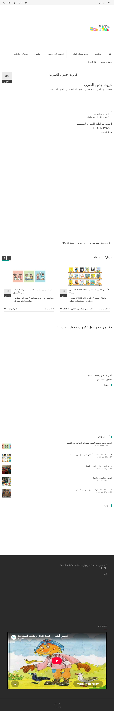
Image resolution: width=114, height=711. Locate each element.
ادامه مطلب (47, 309)
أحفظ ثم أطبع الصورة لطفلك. (98, 117)
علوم (38, 54)
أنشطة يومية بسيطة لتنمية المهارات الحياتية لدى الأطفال (89, 443)
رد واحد (80, 243)
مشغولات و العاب (21, 54)
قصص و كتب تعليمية (56, 54)
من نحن (102, 2)
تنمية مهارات (94, 243)
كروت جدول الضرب (101, 114)
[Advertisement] (44, 27)
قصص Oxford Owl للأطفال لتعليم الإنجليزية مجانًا (91, 454)
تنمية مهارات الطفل (80, 54)
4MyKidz (65, 243)
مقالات (98, 54)
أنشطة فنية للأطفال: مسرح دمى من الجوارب (93, 490)
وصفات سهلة (106, 62)
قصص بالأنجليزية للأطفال (72, 309)
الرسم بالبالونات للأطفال (102, 478)
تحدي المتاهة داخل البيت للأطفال (98, 466)
